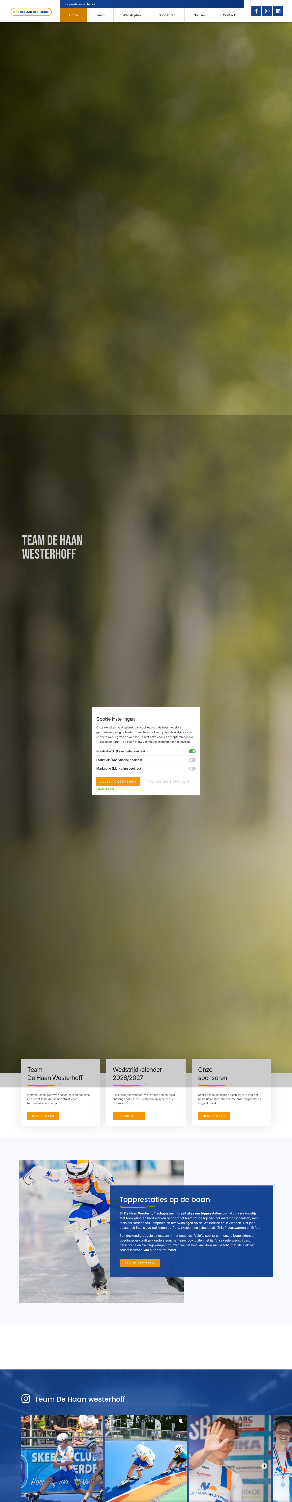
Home (73, 15)
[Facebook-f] (256, 11)
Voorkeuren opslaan (168, 781)
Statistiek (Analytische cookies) (119, 760)
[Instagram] (267, 11)
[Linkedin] (278, 11)
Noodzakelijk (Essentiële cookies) (120, 751)
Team (100, 15)
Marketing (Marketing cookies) (118, 768)
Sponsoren (167, 15)
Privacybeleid (105, 788)
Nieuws (199, 15)
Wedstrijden (132, 15)
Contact (229, 15)
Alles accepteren (118, 781)
